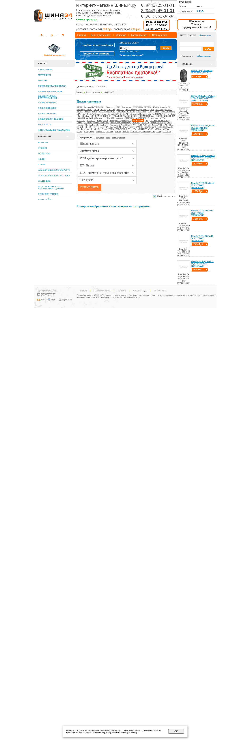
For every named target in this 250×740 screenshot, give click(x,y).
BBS (152, 109)
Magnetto (119, 118)
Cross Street (141, 112)
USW (134, 129)
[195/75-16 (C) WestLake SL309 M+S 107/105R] (183, 81)
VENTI (141, 129)
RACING (136, 123)
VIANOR (149, 129)
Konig (151, 116)
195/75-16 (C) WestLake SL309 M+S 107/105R (201, 71)
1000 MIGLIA (145, 107)
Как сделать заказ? (101, 35)
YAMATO (145, 131)
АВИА (79, 107)
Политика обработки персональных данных (51, 187)
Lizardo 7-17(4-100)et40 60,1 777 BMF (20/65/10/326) (202, 213)
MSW (105, 120)
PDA (53, 300)
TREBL (112, 129)
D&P (150, 112)
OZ (85, 123)
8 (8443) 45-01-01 (158, 10)
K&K (129, 116)
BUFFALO (103, 112)
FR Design (134, 114)
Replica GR (93, 125)
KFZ (135, 116)
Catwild (112, 112)
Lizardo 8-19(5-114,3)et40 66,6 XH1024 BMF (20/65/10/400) (202, 128)
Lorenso (99, 118)
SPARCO (139, 127)
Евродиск (110, 107)
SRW (147, 127)
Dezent (156, 112)
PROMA (105, 123)
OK (176, 731)
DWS (91, 114)
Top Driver (102, 129)
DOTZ (85, 114)
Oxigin (80, 123)
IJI (92, 116)
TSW (118, 129)
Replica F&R (82, 125)
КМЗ (118, 107)
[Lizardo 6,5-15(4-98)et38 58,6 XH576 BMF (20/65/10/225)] (183, 272)
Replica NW (131, 125)
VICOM (158, 129)
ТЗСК (135, 107)
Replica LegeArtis (117, 125)
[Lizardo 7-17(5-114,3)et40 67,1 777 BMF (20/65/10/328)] (183, 194)
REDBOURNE (157, 123)
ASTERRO (130, 109)
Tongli (93, 129)
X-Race (118, 131)
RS (90, 127)
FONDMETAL (122, 114)
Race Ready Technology (121, 123)
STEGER (162, 127)
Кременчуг (126, 107)
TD (78, 129)
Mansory (154, 118)
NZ (147, 120)
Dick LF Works (167, 112)
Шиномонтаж (159, 35)
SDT (119, 127)
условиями (106, 730)
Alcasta (80, 109)
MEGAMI (81, 120)
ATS (138, 109)
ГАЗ (103, 107)
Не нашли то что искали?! (132, 55)
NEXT (118, 120)
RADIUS (145, 123)
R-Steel (101, 127)
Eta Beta (111, 114)
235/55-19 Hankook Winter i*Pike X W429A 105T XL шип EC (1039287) (203, 98)
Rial (171, 125)
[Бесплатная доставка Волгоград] (126, 80)
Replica (167, 123)
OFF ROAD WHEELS (159, 120)
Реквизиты (44, 153)
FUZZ (149, 114)
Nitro (124, 120)
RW (106, 127)
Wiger (91, 131)
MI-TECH (91, 120)
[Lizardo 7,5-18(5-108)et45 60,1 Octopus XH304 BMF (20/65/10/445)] (183, 166)
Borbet (87, 112)
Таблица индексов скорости (54, 170)
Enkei (97, 114)
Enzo (104, 114)
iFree (173, 114)
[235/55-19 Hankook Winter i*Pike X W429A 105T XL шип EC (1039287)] (183, 107)
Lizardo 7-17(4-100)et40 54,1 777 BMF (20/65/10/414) (202, 238)
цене (108, 137)
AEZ (168, 107)
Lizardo (87, 118)
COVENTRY (129, 112)
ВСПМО (96, 107)
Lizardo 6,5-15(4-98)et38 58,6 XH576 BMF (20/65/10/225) (202, 263)
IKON (97, 116)
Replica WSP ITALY (160, 125)
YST (153, 131)
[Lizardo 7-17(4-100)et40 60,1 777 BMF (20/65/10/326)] (183, 222)
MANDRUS (144, 118)
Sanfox (113, 127)
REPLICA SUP (144, 125)
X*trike (126, 131)
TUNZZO (126, 129)
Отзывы (42, 148)
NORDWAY (138, 120)
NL (129, 120)
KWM (80, 118)
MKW (99, 120)
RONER (80, 127)
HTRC (166, 114)
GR (154, 114)
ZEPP (158, 131)
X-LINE (110, 131)
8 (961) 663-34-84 (158, 16)
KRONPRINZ (169, 116)
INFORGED (106, 116)
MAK (127, 118)
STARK (153, 127)
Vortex (79, 131)
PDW (90, 123)
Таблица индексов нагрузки (54, 175)
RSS (42, 300)
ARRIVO (120, 109)
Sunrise (170, 127)
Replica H (104, 125)
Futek (142, 114)
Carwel (120, 112)
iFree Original (83, 116)
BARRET (145, 109)
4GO (155, 107)
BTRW (94, 112)
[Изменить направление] (94, 137)
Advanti (161, 107)
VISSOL (166, 129)
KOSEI (159, 116)
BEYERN (160, 109)
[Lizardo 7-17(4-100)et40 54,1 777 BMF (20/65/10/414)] (183, 247)
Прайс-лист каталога (166, 196)
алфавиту (100, 137)
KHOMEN (143, 116)
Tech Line (85, 129)
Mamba (134, 118)
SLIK (132, 127)
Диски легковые (93, 92)
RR (86, 127)
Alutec (103, 109)
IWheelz (116, 116)
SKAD (125, 127)
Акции (41, 159)
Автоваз (87, 107)
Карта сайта (45, 199)
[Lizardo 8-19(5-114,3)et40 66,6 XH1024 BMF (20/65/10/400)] (183, 137)
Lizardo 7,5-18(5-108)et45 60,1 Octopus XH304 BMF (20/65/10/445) (203, 157)
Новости (43, 142)
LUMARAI (109, 118)
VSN (86, 131)
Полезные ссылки (48, 194)
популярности (118, 137)
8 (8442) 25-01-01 (158, 5)
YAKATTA (135, 131)
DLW (79, 114)
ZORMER (167, 131)
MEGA (162, 118)
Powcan (97, 123)
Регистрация (205, 35)
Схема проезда (86, 19)
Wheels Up (100, 131)
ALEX (96, 109)
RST (94, 127)
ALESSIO (88, 109)
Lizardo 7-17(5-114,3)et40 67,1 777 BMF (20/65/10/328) (202, 185)
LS (93, 118)
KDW (123, 116)
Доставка (121, 35)
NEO (112, 120)
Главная (81, 35)
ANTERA (111, 109)
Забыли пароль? (204, 56)
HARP (160, 114)
